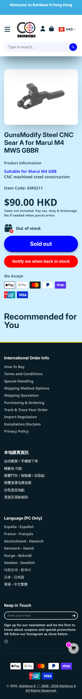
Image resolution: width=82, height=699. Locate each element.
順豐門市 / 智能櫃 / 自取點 (24, 475)
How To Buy (14, 366)
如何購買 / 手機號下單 (21, 461)
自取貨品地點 (14, 490)
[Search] (73, 47)
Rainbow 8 (27, 686)
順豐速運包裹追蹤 (17, 482)
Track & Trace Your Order (26, 409)
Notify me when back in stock (41, 261)
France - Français (18, 533)
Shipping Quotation (21, 395)
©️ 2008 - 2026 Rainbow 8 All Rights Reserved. (51, 688)
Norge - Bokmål (18, 555)
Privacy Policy (16, 431)
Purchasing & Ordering (24, 402)
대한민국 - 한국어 (17, 569)
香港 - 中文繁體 (16, 584)
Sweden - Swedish (19, 562)
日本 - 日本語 (14, 577)
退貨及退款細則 (16, 497)
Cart (51, 29)
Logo (26, 29)
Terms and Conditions (23, 373)
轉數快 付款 (13, 468)
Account (43, 29)
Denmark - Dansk (19, 548)
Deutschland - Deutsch (24, 541)
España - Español (18, 526)
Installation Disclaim (22, 424)
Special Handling (18, 381)
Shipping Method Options (26, 388)
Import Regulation (20, 417)
